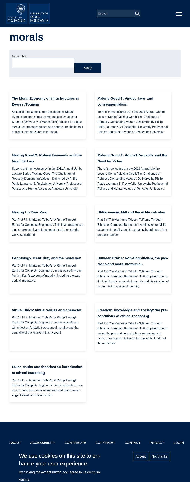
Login (178, 443)
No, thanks (160, 456)
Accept (141, 456)
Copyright (105, 443)
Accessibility (42, 443)
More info (24, 479)
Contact (132, 443)
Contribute (75, 443)
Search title (19, 56)
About (15, 443)
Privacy (157, 443)
